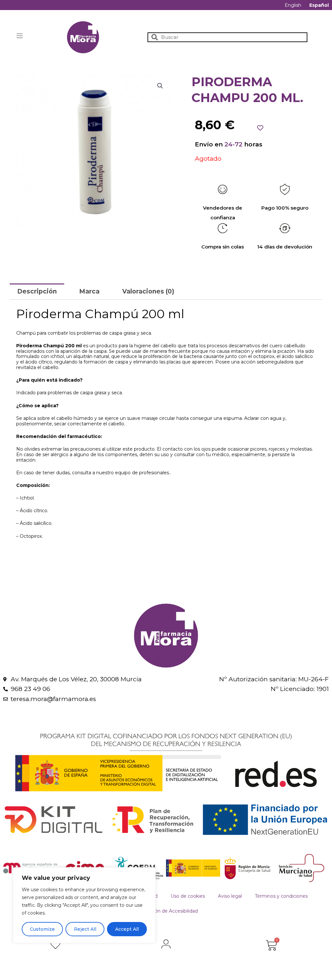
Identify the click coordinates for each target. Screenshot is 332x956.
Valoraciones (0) (148, 291)
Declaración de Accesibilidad (166, 911)
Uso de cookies (188, 896)
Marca (89, 291)
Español (319, 5)
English (293, 5)
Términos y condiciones (281, 896)
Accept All (127, 929)
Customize (42, 929)
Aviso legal (230, 896)
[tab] (37, 291)
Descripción (37, 291)
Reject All (85, 929)
